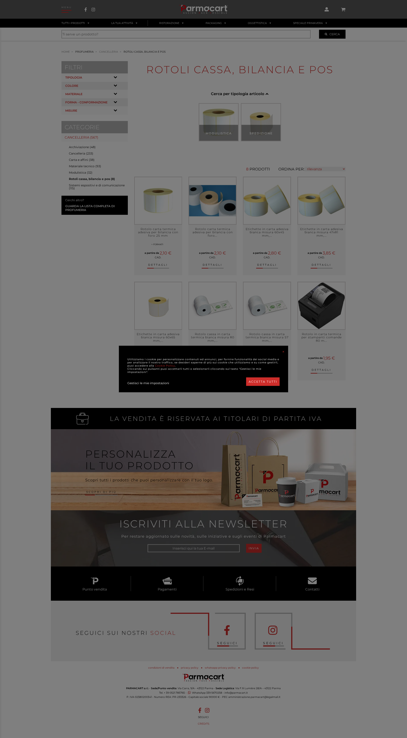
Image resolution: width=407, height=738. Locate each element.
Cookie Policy (165, 365)
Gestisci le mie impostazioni (148, 383)
